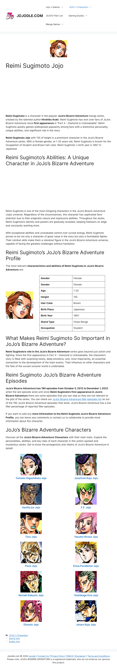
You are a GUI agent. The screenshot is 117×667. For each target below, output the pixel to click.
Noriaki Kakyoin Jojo (31, 595)
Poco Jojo (31, 565)
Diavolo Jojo (31, 624)
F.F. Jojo (86, 507)
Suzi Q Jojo (14, 638)
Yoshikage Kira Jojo (86, 595)
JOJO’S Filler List (54, 15)
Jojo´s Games (53, 7)
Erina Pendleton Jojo (86, 565)
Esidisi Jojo (14, 641)
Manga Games (53, 24)
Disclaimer (80, 656)
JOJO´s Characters (78, 7)
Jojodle (32, 656)
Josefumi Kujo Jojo (86, 478)
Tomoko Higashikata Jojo (31, 478)
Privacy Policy (58, 656)
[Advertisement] (58, 89)
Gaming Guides (76, 15)
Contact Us (43, 656)
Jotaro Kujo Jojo (86, 624)
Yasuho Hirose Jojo (86, 536)
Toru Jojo (31, 536)
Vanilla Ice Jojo (31, 507)
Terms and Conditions (98, 656)
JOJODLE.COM (30, 16)
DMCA (70, 656)
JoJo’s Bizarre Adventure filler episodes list (77, 399)
